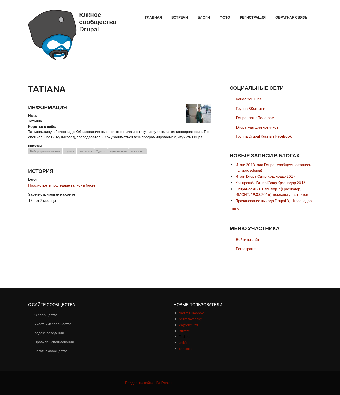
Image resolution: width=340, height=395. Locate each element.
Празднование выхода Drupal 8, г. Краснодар (273, 200)
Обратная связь (291, 17)
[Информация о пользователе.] (198, 112)
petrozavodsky (190, 319)
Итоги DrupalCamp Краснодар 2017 (265, 176)
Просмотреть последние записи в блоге (61, 185)
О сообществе (45, 315)
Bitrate (184, 331)
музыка (69, 151)
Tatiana (184, 336)
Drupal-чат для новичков (257, 127)
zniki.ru (184, 342)
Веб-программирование (45, 151)
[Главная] (53, 35)
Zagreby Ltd (188, 325)
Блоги (204, 17)
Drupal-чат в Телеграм (255, 117)
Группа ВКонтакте (251, 108)
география (85, 151)
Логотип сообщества (51, 351)
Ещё (233, 209)
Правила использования (54, 342)
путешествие (118, 151)
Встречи (179, 17)
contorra (185, 348)
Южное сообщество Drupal (97, 22)
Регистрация (253, 17)
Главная (153, 17)
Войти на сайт (247, 239)
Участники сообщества (52, 324)
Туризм (101, 151)
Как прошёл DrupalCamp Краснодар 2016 (270, 182)
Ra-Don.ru (164, 382)
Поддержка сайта (139, 382)
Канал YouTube (249, 99)
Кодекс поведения (49, 333)
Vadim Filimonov (191, 313)
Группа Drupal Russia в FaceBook (264, 136)
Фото (225, 17)
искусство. (138, 151)
